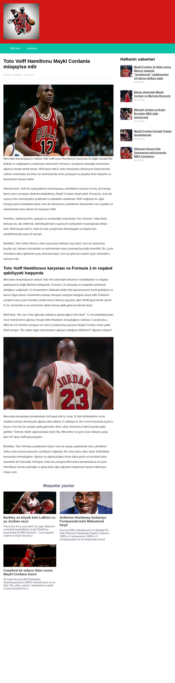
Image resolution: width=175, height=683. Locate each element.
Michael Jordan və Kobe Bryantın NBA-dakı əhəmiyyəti (149, 113)
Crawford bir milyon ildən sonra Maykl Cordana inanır (28, 572)
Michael (15, 48)
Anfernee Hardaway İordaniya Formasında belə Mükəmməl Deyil (83, 521)
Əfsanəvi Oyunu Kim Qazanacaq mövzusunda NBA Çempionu (150, 152)
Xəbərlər (32, 48)
